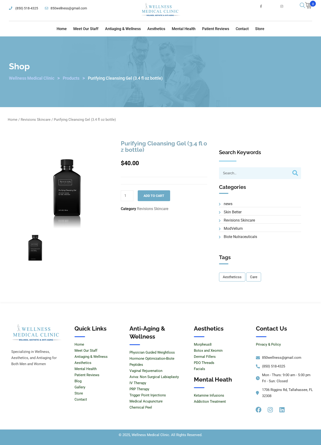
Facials (199, 369)
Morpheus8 (202, 344)
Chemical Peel (140, 407)
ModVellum (233, 228)
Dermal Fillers (205, 357)
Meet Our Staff (85, 29)
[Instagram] (270, 409)
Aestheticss (232, 277)
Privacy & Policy (268, 344)
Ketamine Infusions (209, 395)
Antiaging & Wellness (123, 29)
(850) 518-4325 (26, 8)
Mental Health (184, 29)
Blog (78, 381)
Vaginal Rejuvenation (145, 371)
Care (253, 277)
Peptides (136, 365)
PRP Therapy (139, 389)
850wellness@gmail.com (69, 8)
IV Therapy (137, 383)
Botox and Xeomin (208, 350)
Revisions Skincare (36, 119)
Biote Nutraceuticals (240, 236)
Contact (242, 29)
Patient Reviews (215, 29)
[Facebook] (258, 409)
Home (62, 29)
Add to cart (154, 196)
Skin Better (233, 212)
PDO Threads (204, 363)
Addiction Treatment (210, 401)
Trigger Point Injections (147, 395)
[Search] (295, 173)
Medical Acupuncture (146, 401)
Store (259, 29)
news (228, 204)
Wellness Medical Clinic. (151, 435)
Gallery (79, 387)
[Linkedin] (282, 409)
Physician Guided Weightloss (152, 352)
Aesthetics (156, 29)
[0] (308, 6)
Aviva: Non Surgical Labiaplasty (154, 377)
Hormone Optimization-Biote (151, 358)
